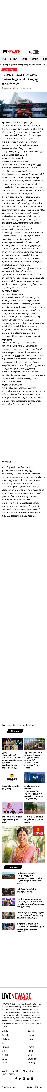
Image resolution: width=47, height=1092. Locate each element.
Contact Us (15, 1071)
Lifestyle (31, 1046)
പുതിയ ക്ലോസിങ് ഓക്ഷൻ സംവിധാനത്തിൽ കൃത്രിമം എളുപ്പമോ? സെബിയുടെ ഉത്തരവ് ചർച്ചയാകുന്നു (33, 792)
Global (4, 1042)
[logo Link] (11, 52)
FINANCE (24, 59)
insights (9, 725)
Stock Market (32, 1058)
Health (30, 1042)
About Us (5, 1071)
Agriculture (5, 1031)
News (3, 1050)
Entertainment (6, 1039)
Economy (31, 1035)
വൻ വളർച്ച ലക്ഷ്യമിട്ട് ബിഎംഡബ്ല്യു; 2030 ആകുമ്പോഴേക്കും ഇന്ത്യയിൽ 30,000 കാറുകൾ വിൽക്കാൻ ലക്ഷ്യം (29, 878)
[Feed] (32, 1078)
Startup (4, 1058)
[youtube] (28, 1078)
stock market (30, 725)
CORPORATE (34, 59)
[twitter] (20, 1078)
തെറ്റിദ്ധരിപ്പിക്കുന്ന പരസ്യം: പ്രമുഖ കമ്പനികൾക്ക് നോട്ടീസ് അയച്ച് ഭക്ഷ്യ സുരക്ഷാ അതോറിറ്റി (30, 928)
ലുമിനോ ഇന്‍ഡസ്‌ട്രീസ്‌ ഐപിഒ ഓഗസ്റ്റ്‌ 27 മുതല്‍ (12, 819)
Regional (5, 1054)
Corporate (5, 1035)
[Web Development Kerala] (40, 1087)
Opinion (30, 1050)
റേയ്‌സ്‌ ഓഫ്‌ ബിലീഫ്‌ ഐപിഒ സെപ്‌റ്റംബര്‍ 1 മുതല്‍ (34, 819)
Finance (30, 1039)
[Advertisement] (23, 24)
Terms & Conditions (8, 1073)
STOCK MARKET (9, 69)
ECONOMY (13, 59)
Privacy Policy (28, 1071)
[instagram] (24, 1078)
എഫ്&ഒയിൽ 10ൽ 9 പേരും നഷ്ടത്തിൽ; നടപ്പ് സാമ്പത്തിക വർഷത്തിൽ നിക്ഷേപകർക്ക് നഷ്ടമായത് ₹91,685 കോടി (33, 760)
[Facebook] (16, 1078)
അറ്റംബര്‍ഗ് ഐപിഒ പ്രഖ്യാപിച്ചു (10, 787)
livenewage (7, 88)
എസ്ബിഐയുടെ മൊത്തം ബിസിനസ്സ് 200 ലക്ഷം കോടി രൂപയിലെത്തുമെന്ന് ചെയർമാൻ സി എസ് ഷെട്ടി (30, 903)
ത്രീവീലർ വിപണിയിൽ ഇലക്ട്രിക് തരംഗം (26, 890)
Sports (30, 1054)
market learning (19, 725)
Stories (4, 1062)
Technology (31, 1062)
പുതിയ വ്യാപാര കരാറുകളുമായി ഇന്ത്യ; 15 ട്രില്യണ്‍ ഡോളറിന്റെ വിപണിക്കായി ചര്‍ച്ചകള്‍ (31, 915)
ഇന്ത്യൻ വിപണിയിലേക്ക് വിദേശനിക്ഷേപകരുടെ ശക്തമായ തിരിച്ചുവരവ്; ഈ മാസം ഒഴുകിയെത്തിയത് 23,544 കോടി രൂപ (12, 760)
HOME (4, 59)
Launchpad (5, 1046)
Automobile (32, 1031)
